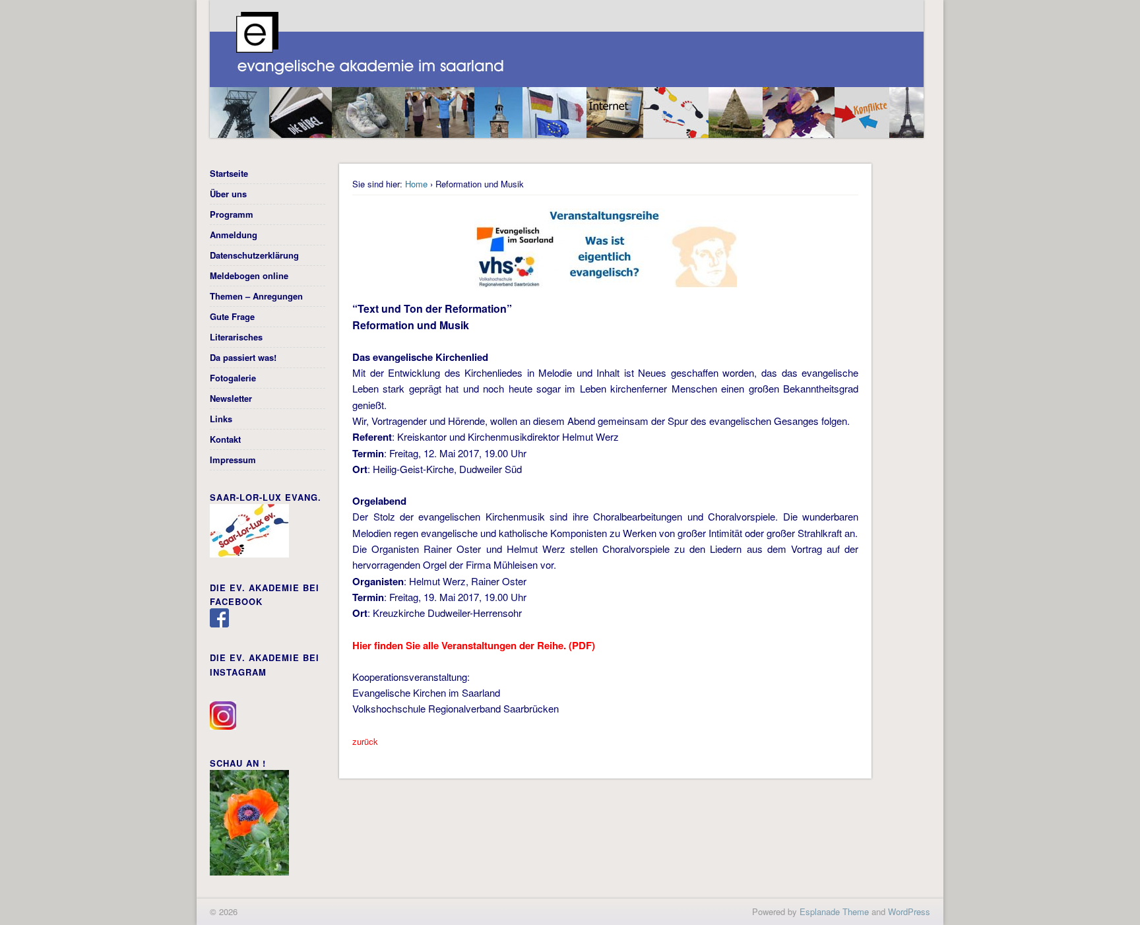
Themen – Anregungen (256, 296)
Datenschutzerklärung (254, 255)
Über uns (228, 193)
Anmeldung (233, 234)
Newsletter (231, 398)
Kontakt (225, 439)
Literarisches (236, 337)
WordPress (909, 911)
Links (221, 418)
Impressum (233, 459)
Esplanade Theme (834, 911)
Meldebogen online (249, 275)
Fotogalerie (233, 377)
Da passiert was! (243, 357)
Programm (231, 214)
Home (416, 183)
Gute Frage (232, 316)
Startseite (229, 173)
